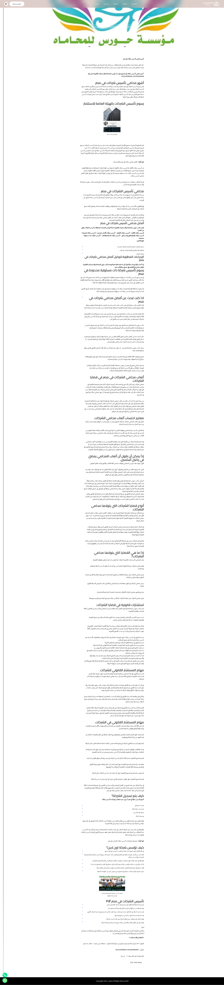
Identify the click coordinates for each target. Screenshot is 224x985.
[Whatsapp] (5, 980)
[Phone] (5, 975)
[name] (16, 4)
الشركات (130, 86)
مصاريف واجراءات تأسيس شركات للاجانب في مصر (122, 841)
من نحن (106, 4)
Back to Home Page (154, 17)
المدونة (115, 4)
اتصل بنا (96, 4)
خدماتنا (125, 4)
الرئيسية (134, 4)
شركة (128, 65)
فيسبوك (123, 956)
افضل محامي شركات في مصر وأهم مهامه (125, 162)
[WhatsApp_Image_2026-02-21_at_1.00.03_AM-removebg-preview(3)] (211, 3)
